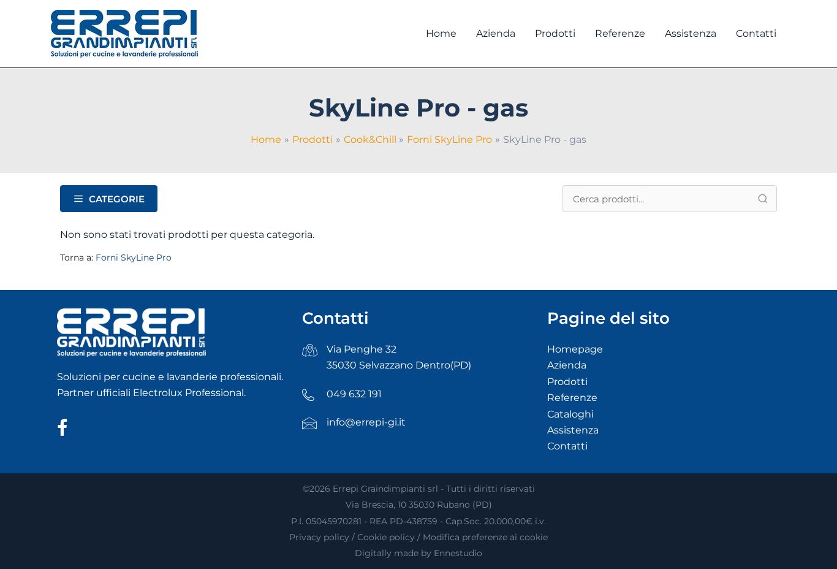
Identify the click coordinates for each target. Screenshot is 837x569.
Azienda (566, 365)
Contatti (567, 446)
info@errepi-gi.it (366, 422)
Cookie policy (386, 537)
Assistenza (573, 430)
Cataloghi (570, 414)
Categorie (117, 199)
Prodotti (567, 382)
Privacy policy (319, 537)
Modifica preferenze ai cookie (485, 537)
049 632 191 (354, 394)
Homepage (575, 349)
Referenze (572, 397)
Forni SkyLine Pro (134, 257)
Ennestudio (458, 553)
